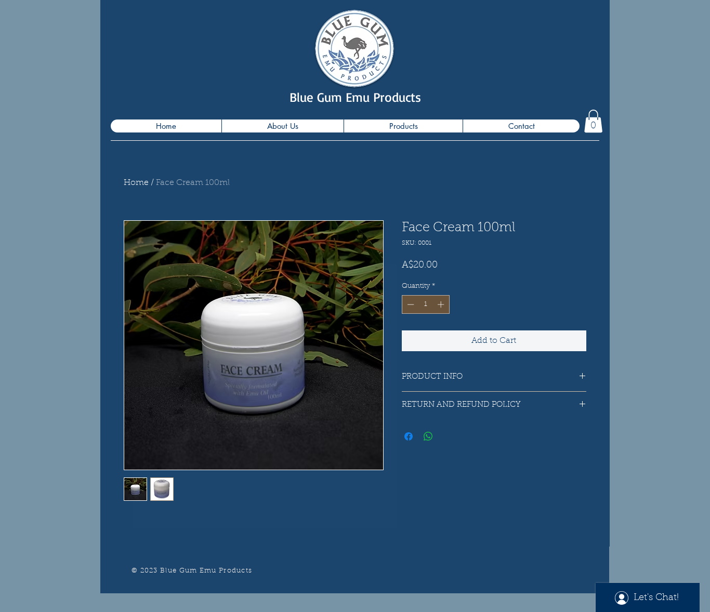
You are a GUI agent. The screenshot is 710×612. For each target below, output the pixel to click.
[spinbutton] (425, 304)
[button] (593, 121)
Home (136, 183)
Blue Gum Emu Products (355, 97)
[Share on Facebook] (408, 436)
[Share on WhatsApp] (428, 436)
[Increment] (442, 304)
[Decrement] (409, 304)
